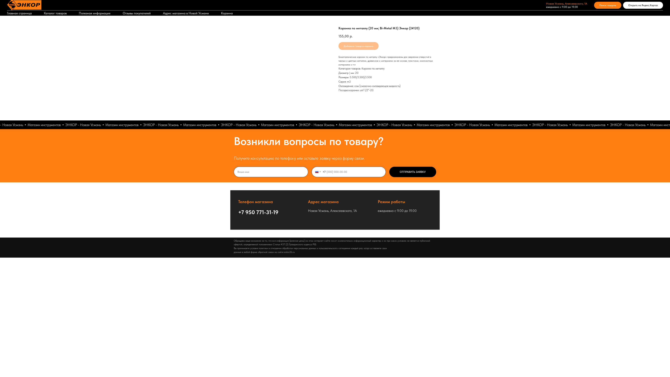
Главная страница (19, 13)
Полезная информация (94, 13)
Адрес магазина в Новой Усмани (186, 13)
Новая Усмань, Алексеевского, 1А (566, 3)
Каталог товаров (55, 13)
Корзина (227, 13)
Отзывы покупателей (137, 13)
